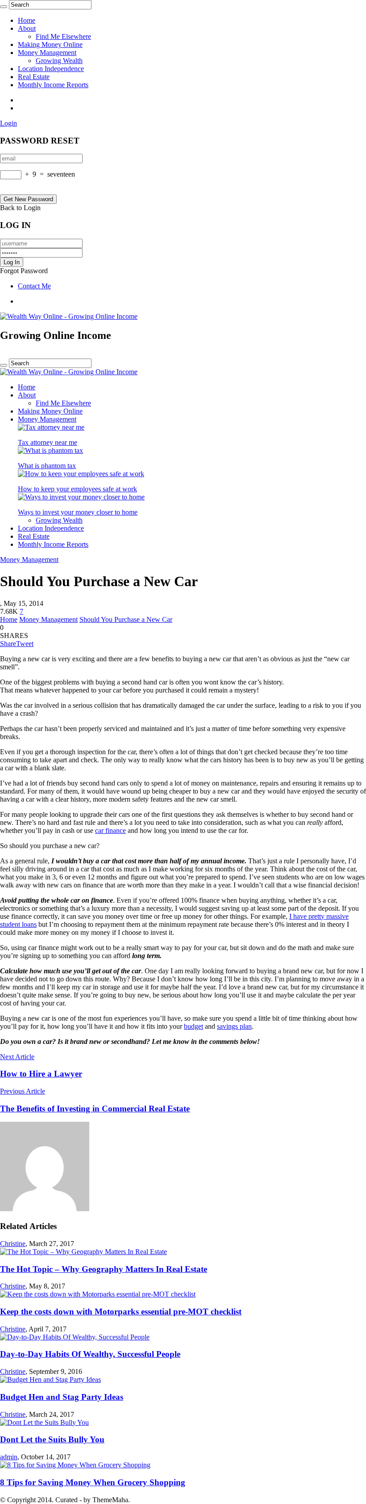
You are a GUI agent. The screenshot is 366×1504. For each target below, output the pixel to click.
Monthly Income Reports (53, 85)
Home (26, 20)
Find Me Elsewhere (63, 36)
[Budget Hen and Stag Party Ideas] (50, 1379)
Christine (12, 1243)
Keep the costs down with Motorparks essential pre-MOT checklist (120, 1311)
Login (8, 123)
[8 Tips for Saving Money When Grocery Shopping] (75, 1465)
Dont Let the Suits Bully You (52, 1439)
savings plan (234, 1026)
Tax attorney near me (47, 442)
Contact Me (34, 286)
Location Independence (51, 68)
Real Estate (34, 76)
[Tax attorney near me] (51, 427)
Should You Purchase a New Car (125, 619)
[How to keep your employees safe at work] (81, 473)
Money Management (47, 52)
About (27, 28)
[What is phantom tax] (50, 450)
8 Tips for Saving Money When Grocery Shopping (92, 1482)
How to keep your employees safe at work (77, 489)
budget (193, 1026)
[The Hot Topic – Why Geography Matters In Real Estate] (83, 1251)
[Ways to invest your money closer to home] (81, 497)
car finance (110, 830)
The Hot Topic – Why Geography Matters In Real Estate (103, 1269)
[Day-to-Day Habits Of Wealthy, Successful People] (75, 1337)
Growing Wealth (59, 60)
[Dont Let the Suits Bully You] (44, 1422)
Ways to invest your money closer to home (77, 512)
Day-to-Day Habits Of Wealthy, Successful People (90, 1354)
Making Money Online (50, 44)
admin (8, 1457)
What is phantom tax (47, 465)
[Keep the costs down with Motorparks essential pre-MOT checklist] (97, 1294)
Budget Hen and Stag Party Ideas (61, 1397)
